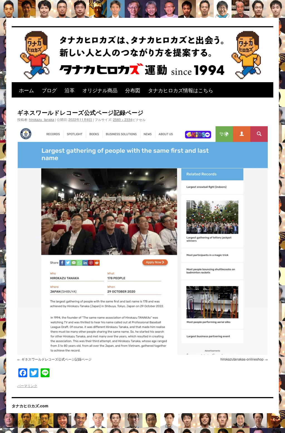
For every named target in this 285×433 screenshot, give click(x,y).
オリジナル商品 (99, 90)
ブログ (49, 90)
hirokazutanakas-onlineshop (242, 359)
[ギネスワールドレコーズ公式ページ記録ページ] (142, 240)
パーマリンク (27, 385)
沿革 (70, 90)
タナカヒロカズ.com (30, 405)
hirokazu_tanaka (41, 119)
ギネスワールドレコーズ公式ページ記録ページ (56, 359)
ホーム (26, 90)
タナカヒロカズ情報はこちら (180, 90)
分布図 (132, 90)
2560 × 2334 (122, 119)
